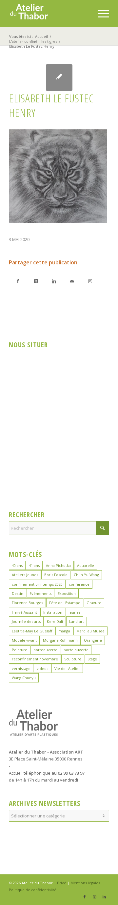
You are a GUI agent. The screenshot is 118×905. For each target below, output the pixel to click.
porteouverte (45, 649)
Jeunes (74, 612)
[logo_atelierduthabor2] (49, 13)
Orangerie (93, 640)
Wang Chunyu (24, 677)
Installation (52, 612)
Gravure (94, 602)
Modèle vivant (24, 640)
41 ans (34, 565)
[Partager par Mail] (72, 281)
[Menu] (100, 13)
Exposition (67, 593)
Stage (92, 658)
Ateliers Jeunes (25, 574)
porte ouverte (76, 649)
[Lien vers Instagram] (90, 281)
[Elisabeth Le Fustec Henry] (59, 77)
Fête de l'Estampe (64, 602)
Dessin (17, 593)
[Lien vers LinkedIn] (104, 897)
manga (64, 630)
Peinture (19, 649)
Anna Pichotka (58, 565)
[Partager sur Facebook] (18, 281)
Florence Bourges (27, 602)
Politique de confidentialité (32, 889)
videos (42, 668)
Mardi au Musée (90, 630)
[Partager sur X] (36, 281)
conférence (79, 584)
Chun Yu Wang (86, 574)
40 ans (17, 565)
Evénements (40, 593)
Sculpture (72, 658)
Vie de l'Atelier (67, 668)
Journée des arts (26, 621)
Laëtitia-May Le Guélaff (32, 630)
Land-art (76, 621)
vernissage (21, 668)
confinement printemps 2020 (37, 584)
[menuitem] (100, 13)
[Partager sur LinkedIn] (54, 281)
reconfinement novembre (35, 658)
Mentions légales (85, 882)
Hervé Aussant (24, 612)
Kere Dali (55, 621)
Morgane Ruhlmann (60, 640)
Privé (61, 882)
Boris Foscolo (56, 574)
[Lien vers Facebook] (84, 897)
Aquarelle (85, 565)
